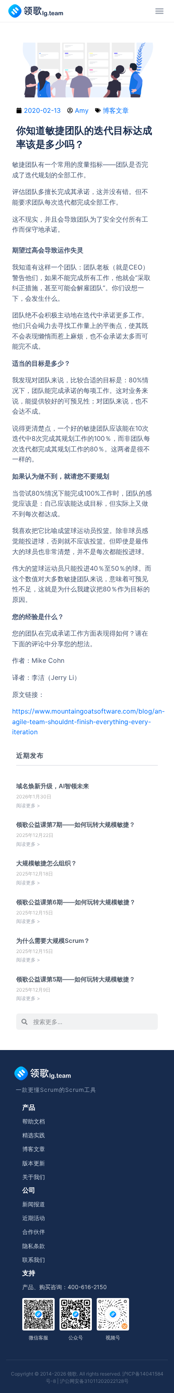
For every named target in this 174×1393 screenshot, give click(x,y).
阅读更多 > (28, 805)
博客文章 (116, 110)
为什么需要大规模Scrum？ (53, 940)
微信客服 (38, 1338)
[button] (159, 10)
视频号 (113, 1338)
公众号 (75, 1338)
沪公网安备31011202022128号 (94, 1381)
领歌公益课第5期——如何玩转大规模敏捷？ (75, 979)
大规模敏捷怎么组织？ (46, 863)
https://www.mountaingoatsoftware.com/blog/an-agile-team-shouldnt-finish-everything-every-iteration (88, 721)
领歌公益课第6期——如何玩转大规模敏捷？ (76, 902)
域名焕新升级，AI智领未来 (52, 786)
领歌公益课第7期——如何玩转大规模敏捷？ (75, 824)
